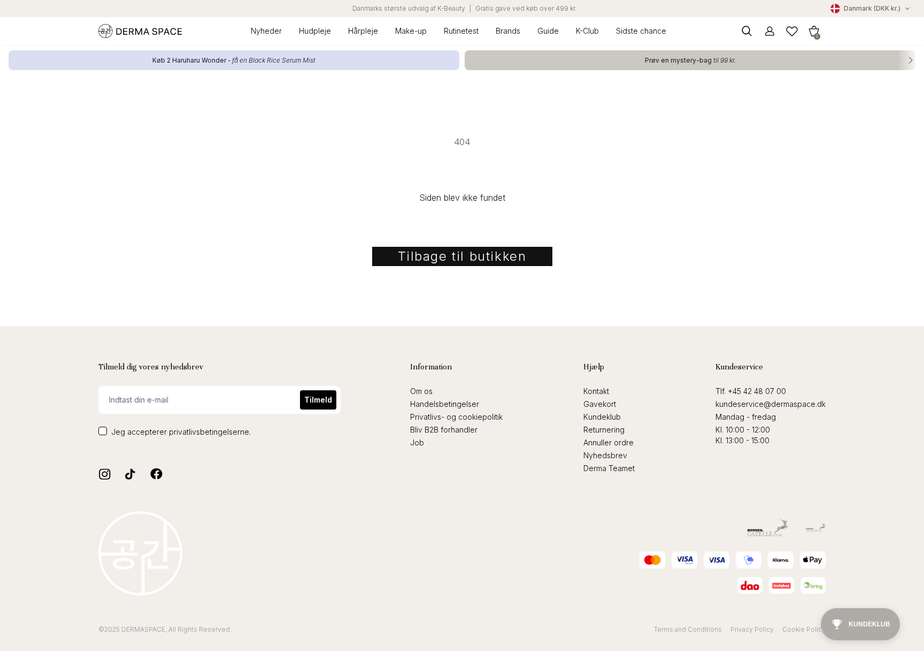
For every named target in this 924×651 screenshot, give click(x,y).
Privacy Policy (752, 629)
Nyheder (266, 30)
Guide (548, 30)
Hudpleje (315, 30)
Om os (421, 391)
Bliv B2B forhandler (444, 429)
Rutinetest (461, 30)
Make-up (411, 30)
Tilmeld (318, 399)
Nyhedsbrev (605, 455)
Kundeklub (602, 416)
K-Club (587, 30)
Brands (508, 30)
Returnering (604, 429)
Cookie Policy (804, 629)
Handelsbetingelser (444, 403)
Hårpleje (363, 30)
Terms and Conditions (688, 629)
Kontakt (596, 391)
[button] (814, 31)
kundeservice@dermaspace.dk (770, 403)
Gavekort (599, 403)
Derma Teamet (609, 468)
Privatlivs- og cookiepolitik (456, 416)
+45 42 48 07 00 (757, 391)
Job (417, 442)
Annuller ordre (608, 442)
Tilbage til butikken (462, 256)
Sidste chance (641, 30)
